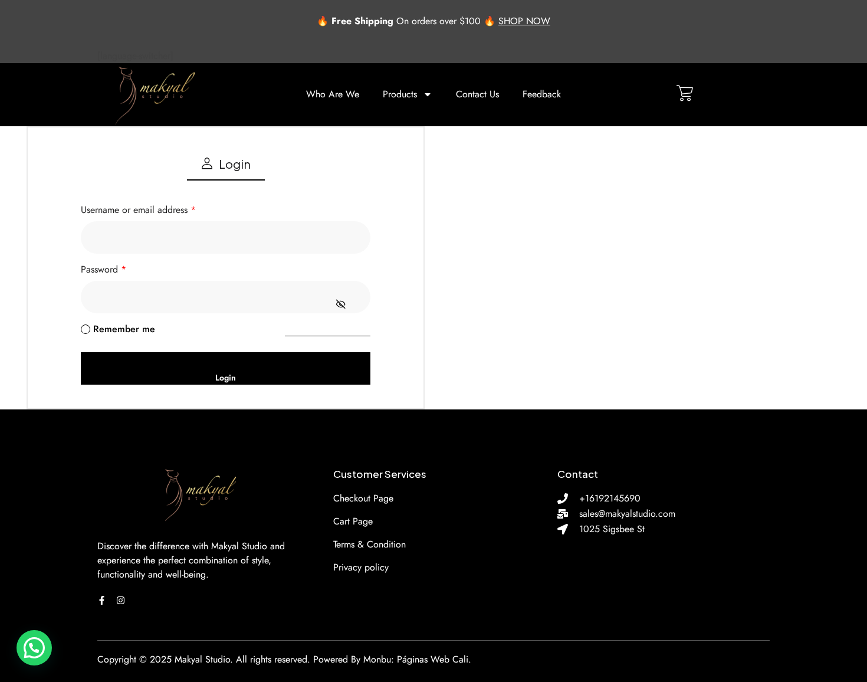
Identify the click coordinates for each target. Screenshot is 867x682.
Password (103, 269)
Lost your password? (327, 329)
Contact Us (477, 94)
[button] (34, 647)
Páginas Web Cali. (434, 659)
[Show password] (340, 304)
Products (400, 94)
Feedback (542, 94)
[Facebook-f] (101, 600)
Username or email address (138, 210)
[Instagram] (120, 600)
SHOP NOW (524, 21)
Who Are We (332, 94)
